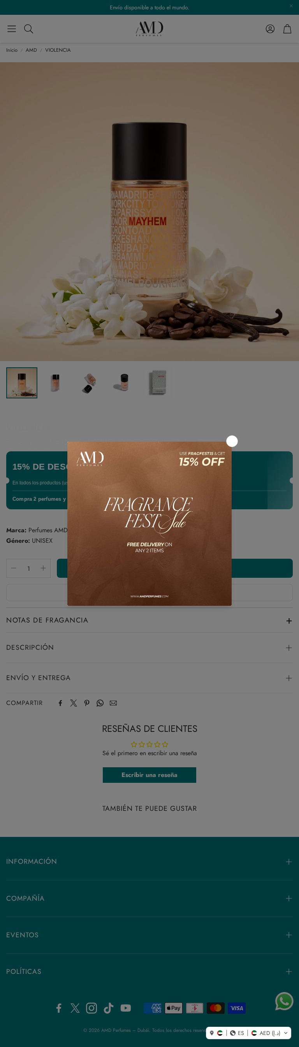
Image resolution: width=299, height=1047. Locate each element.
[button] (248, 1033)
